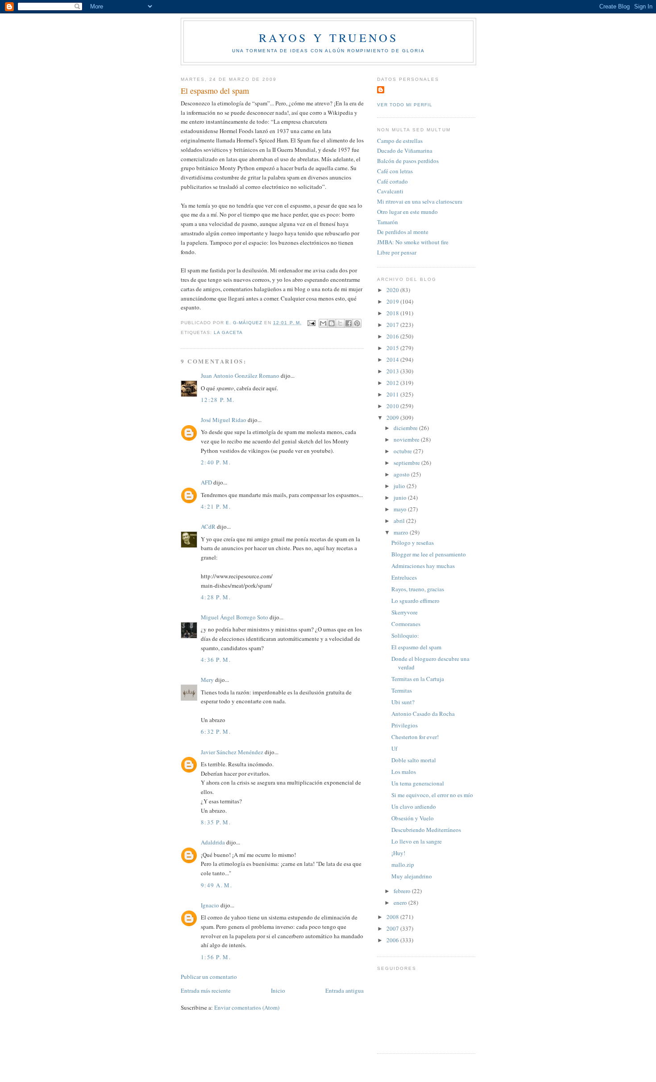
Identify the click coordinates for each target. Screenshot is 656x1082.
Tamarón (387, 222)
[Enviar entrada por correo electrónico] (311, 322)
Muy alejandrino (411, 876)
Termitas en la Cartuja (417, 679)
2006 (393, 940)
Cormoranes (405, 624)
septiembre (407, 463)
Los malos (403, 772)
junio (401, 497)
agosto (402, 474)
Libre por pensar (396, 252)
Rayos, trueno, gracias (417, 589)
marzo (402, 532)
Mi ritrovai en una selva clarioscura (419, 201)
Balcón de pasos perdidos (408, 161)
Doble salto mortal (413, 760)
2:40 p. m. (216, 462)
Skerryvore (404, 612)
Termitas (401, 690)
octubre (403, 451)
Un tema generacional (417, 783)
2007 (393, 928)
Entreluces (404, 577)
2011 (393, 394)
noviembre (407, 439)
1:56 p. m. (216, 957)
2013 (393, 371)
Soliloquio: (405, 635)
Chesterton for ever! (415, 737)
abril (400, 521)
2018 (393, 313)
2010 (393, 406)
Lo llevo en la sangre (416, 841)
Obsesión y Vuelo (412, 818)
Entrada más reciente (206, 990)
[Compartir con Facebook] (348, 323)
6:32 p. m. (216, 731)
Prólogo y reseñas (412, 543)
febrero (403, 891)
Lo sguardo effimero (415, 601)
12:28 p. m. (217, 400)
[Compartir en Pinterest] (357, 323)
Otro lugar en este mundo (407, 212)
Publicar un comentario (209, 977)
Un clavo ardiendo (413, 806)
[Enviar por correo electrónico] (323, 323)
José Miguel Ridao (223, 420)
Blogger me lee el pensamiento (428, 554)
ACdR (208, 526)
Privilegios (404, 725)
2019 (393, 301)
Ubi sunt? (403, 702)
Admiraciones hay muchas (423, 566)
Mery (207, 680)
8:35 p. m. (216, 822)
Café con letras (395, 171)
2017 (393, 325)
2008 (393, 917)
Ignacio (210, 905)
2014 (393, 359)
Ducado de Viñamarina (404, 150)
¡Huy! (398, 853)
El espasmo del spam (416, 647)
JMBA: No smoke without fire (412, 242)
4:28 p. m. (216, 597)
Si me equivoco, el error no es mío (432, 795)
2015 (393, 348)
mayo (401, 509)
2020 (393, 290)
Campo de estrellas (400, 141)
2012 (393, 383)
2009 (393, 418)
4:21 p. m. (216, 506)
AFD (206, 482)
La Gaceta (228, 332)
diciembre (406, 428)
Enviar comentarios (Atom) (246, 1007)
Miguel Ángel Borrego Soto (234, 617)
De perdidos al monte (402, 232)
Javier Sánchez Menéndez (232, 752)
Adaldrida (213, 842)
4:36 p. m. (216, 660)
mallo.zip (402, 865)
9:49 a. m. (216, 885)
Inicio (278, 990)
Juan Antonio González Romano (240, 376)
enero (401, 902)
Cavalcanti (390, 191)
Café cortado (392, 181)
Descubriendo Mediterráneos (426, 830)
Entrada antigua (344, 990)
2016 (393, 336)
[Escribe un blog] (331, 323)
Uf (394, 748)
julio (400, 486)
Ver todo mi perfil (404, 104)
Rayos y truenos (329, 37)
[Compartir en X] (340, 323)
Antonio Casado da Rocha (423, 714)
